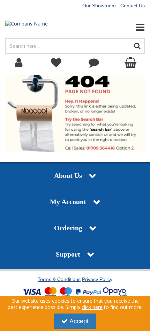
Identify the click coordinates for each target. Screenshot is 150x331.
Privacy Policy (97, 279)
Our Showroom (99, 5)
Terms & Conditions (59, 279)
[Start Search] (137, 46)
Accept (79, 321)
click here (92, 307)
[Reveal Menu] (125, 27)
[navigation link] (56, 63)
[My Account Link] (18, 63)
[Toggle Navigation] (125, 27)
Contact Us (132, 5)
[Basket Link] (131, 63)
